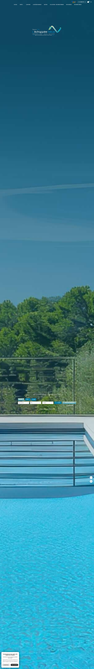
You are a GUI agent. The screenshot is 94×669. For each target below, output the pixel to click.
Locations (28, 4)
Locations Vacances (37, 4)
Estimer (33, 399)
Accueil (15, 4)
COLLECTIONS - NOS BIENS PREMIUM (57, 4)
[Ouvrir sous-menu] (23, 4)
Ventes (21, 4)
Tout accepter (14, 664)
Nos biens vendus (77, 4)
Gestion (45, 4)
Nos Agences (69, 4)
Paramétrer (6, 664)
